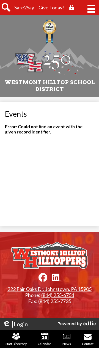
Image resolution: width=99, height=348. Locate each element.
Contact (88, 344)
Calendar (44, 344)
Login (15, 324)
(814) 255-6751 (57, 295)
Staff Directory (16, 344)
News (66, 344)
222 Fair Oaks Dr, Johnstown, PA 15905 (49, 289)
